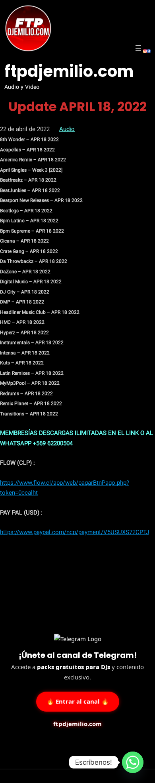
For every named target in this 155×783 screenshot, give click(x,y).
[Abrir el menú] (138, 48)
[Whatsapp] (132, 762)
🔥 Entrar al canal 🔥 (77, 701)
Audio (67, 129)
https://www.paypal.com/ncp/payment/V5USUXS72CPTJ (74, 532)
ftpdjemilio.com (69, 71)
